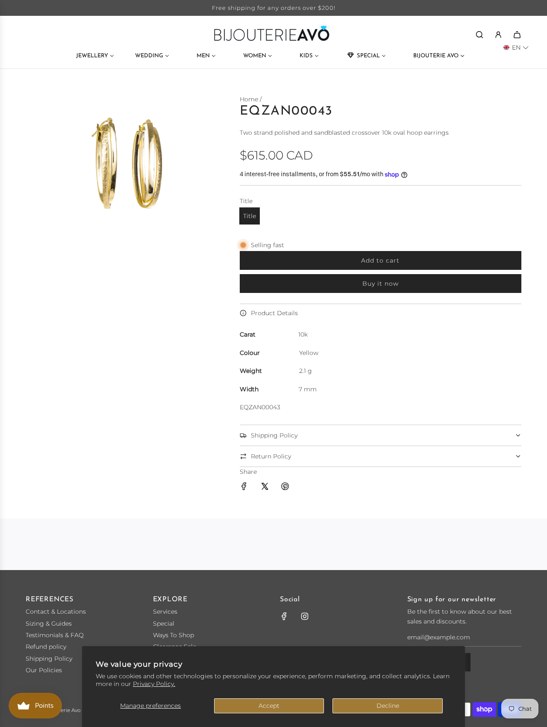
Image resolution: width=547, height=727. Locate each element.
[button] (516, 47)
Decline (387, 705)
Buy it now (380, 283)
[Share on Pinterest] (285, 487)
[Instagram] (304, 616)
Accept (269, 705)
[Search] (479, 34)
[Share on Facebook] (244, 487)
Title (249, 216)
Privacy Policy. (154, 684)
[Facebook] (284, 616)
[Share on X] (264, 487)
